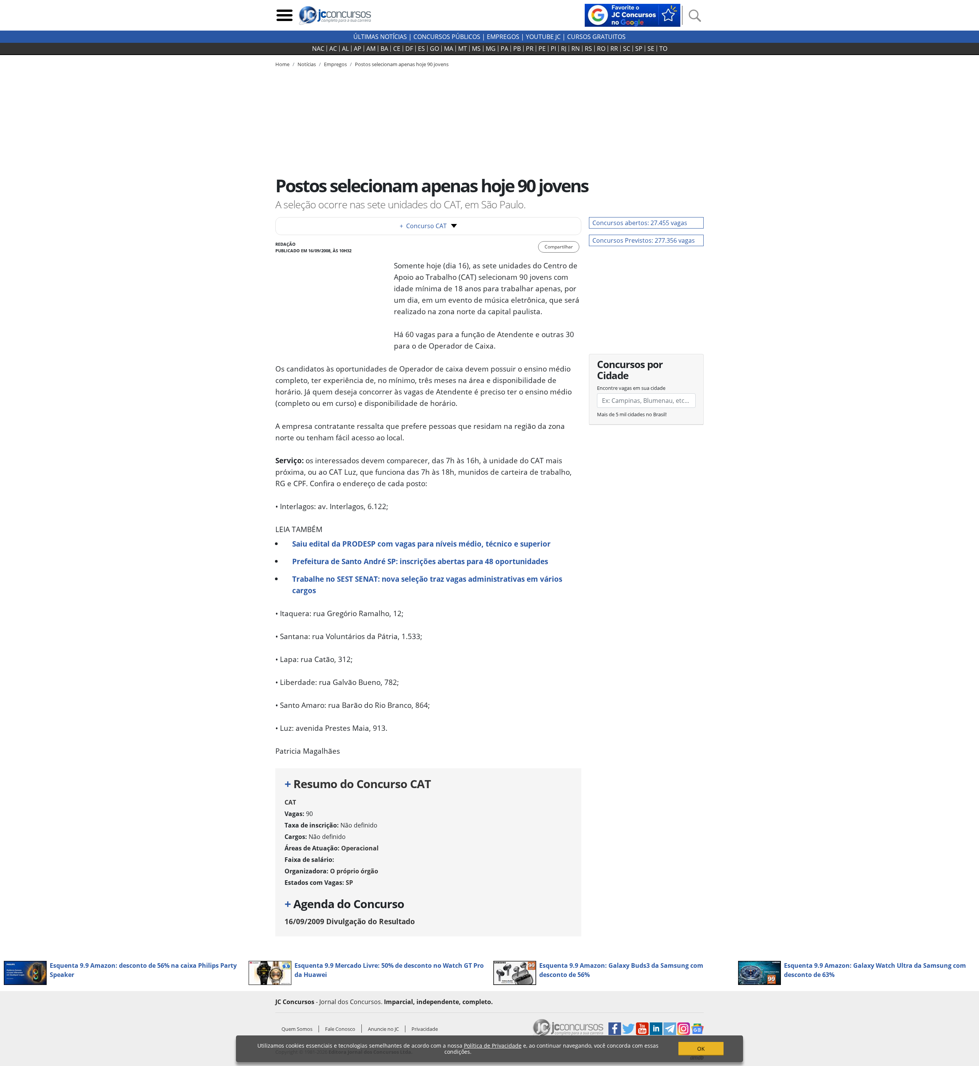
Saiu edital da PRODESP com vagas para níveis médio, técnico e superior (421, 544)
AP (357, 48)
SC (626, 48)
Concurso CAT (423, 226)
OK (701, 1048)
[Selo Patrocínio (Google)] (632, 14)
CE (396, 48)
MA (448, 48)
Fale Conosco (340, 1028)
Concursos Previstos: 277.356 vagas (643, 240)
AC (333, 48)
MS (476, 48)
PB (517, 48)
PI (553, 48)
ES (421, 48)
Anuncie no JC (383, 1028)
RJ (563, 48)
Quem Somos (296, 1028)
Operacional (360, 848)
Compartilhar (559, 246)
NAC (318, 48)
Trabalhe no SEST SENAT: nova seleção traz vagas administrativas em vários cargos (427, 584)
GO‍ (434, 48)
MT (462, 48)
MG (491, 48)
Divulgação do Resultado (350, 921)
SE (650, 48)
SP (638, 48)
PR (529, 48)
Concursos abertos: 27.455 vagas (639, 223)
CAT (290, 802)
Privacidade (424, 1028)
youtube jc (543, 36)
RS (588, 48)
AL (345, 48)
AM (371, 48)
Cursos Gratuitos (596, 36)
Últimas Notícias (380, 36)
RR (614, 48)
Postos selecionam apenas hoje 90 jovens (402, 64)
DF (409, 48)
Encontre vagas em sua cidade (631, 388)
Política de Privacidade (493, 1045)
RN (575, 48)
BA (384, 48)
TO (663, 48)
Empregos (503, 36)
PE (542, 48)
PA (504, 48)
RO (601, 48)
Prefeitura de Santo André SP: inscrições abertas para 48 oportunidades (420, 561)
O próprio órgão (354, 871)
